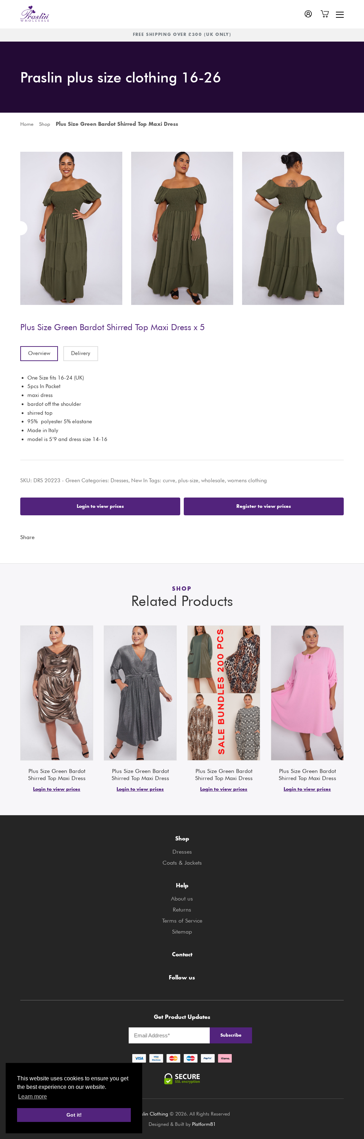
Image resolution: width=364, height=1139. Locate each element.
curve (169, 480)
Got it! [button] (74, 1115)
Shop (44, 124)
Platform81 (204, 1124)
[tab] (39, 353)
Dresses (119, 480)
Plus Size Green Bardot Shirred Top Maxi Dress (57, 774)
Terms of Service (182, 920)
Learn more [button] (32, 1097)
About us (182, 898)
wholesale (213, 480)
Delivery (80, 353)
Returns (182, 909)
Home (26, 124)
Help (182, 886)
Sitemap (182, 931)
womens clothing (247, 480)
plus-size (188, 480)
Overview (39, 353)
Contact (182, 955)
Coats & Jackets (182, 862)
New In (139, 480)
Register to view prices (263, 506)
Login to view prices (100, 506)
